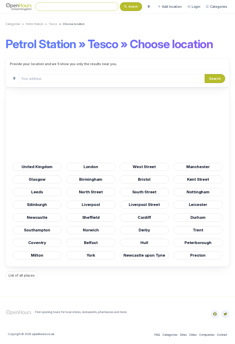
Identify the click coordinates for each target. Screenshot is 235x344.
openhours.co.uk (43, 334)
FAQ (157, 334)
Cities (193, 334)
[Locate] (148, 6)
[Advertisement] (117, 126)
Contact (222, 334)
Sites (183, 334)
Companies (206, 334)
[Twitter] (225, 314)
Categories (169, 334)
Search (215, 78)
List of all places (21, 275)
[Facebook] (215, 314)
